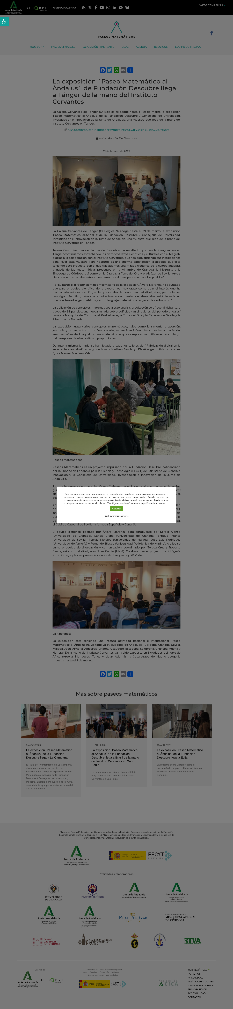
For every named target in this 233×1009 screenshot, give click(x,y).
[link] (4, 21)
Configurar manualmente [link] (116, 516)
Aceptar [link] (116, 508)
